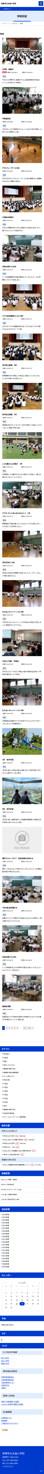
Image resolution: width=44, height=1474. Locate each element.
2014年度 (5, 1247)
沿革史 (6, 1058)
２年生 (6, 1087)
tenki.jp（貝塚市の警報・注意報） (12, 1404)
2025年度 (5, 1217)
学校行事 (7, 1080)
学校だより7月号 (14, 1136)
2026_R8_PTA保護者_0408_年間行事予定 (19, 1151)
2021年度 (5, 1228)
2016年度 (5, 1242)
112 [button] (24, 1028)
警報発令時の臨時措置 (11, 1072)
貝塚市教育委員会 (7, 1377)
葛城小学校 (5, 1363)
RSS (6, 1430)
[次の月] (39, 1283)
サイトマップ (8, 1466)
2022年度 (5, 1225)
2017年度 (5, 1239)
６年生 (6, 1102)
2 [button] (6, 1028)
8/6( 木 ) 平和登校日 (7, 1184)
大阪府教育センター (8, 1382)
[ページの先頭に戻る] (41, 1471)
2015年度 (5, 1245)
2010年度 (5, 1258)
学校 (5, 1106)
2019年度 (5, 1234)
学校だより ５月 (11, 1147)
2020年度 (5, 1231)
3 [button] (9, 1028)
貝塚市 (3, 1388)
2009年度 (5, 1261)
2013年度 (5, 1250)
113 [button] (29, 1028)
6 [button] (17, 1028)
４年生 (6, 1095)
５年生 (6, 1098)
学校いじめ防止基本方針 (13, 1154)
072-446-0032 (12, 1460)
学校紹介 (7, 1054)
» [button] (32, 1028)
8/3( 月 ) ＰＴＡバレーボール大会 (11, 1189)
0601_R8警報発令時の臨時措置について (22, 1165)
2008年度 (5, 1264)
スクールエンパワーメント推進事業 (15, 1117)
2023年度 (5, 1223)
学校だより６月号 (15, 1143)
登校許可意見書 (9, 1113)
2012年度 (5, 1253)
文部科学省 (5, 1385)
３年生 (6, 1091)
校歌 (5, 1061)
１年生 (6, 1084)
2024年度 (5, 1220)
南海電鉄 (4, 1420)
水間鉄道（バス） (6, 1418)
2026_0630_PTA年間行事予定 (19, 1140)
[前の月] (4, 1283)
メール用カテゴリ (9, 1076)
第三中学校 (5, 1358)
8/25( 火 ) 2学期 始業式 (9, 1179)
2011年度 (5, 1256)
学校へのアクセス (9, 1065)
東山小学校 (5, 1361)
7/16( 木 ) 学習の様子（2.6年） (10, 1199)
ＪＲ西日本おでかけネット (9, 1423)
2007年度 (5, 1267)
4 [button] (12, 1028)
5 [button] (14, 1028)
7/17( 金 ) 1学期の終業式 (9, 1194)
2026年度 (5, 1214)
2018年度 (5, 1236)
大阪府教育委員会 (7, 1380)
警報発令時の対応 (9, 1069)
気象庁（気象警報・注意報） (10, 1401)
